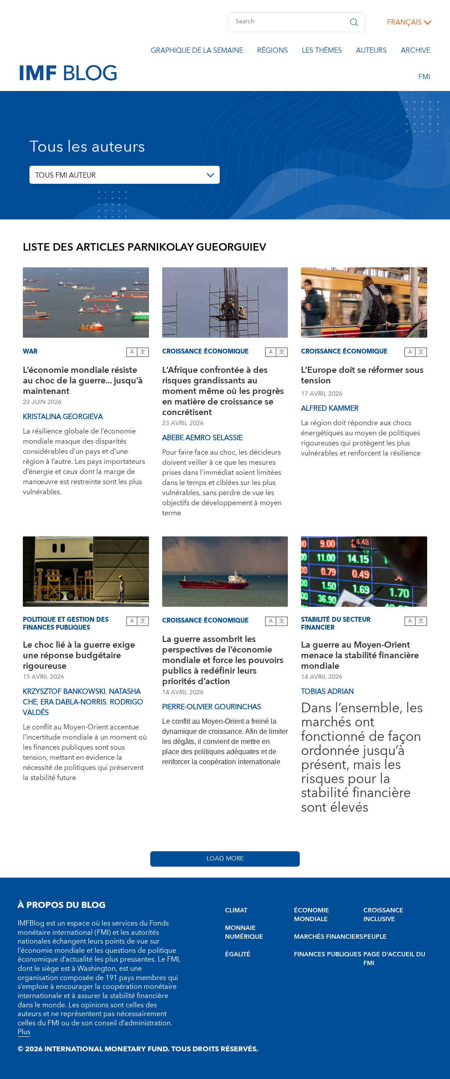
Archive (415, 52)
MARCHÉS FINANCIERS (328, 937)
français (404, 22)
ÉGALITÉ (237, 954)
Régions (272, 52)
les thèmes (322, 52)
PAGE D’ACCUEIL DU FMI (394, 959)
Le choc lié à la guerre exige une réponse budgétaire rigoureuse (79, 655)
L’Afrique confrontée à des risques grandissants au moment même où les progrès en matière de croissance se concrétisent (223, 391)
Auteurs (371, 52)
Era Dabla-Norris (73, 702)
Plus (24, 1032)
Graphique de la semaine (197, 52)
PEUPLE (375, 937)
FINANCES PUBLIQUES (327, 954)
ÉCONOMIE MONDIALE (311, 915)
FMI (424, 78)
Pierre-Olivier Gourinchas (211, 707)
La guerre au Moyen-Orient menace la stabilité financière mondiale (360, 655)
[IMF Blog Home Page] (68, 72)
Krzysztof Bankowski (64, 691)
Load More (225, 858)
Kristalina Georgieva (63, 417)
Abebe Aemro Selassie (202, 438)
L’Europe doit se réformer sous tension (362, 376)
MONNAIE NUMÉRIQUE (244, 932)
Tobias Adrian (327, 691)
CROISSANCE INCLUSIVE (383, 915)
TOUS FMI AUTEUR (65, 175)
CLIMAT (236, 910)
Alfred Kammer (330, 408)
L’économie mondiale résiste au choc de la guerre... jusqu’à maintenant (83, 381)
